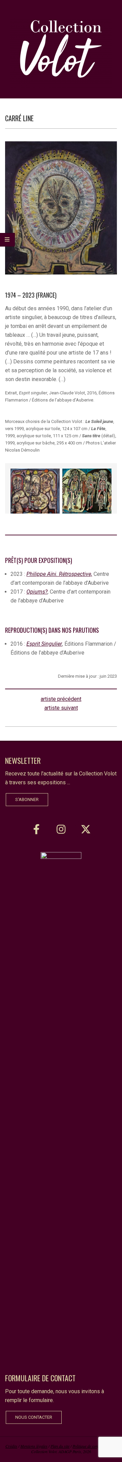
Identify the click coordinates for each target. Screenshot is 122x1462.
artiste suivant (61, 708)
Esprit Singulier (44, 644)
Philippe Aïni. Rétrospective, (59, 574)
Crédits (11, 1446)
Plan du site (59, 1446)
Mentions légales (33, 1446)
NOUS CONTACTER (33, 1417)
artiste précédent (61, 699)
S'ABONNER (27, 799)
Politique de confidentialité (94, 1446)
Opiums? (36, 591)
